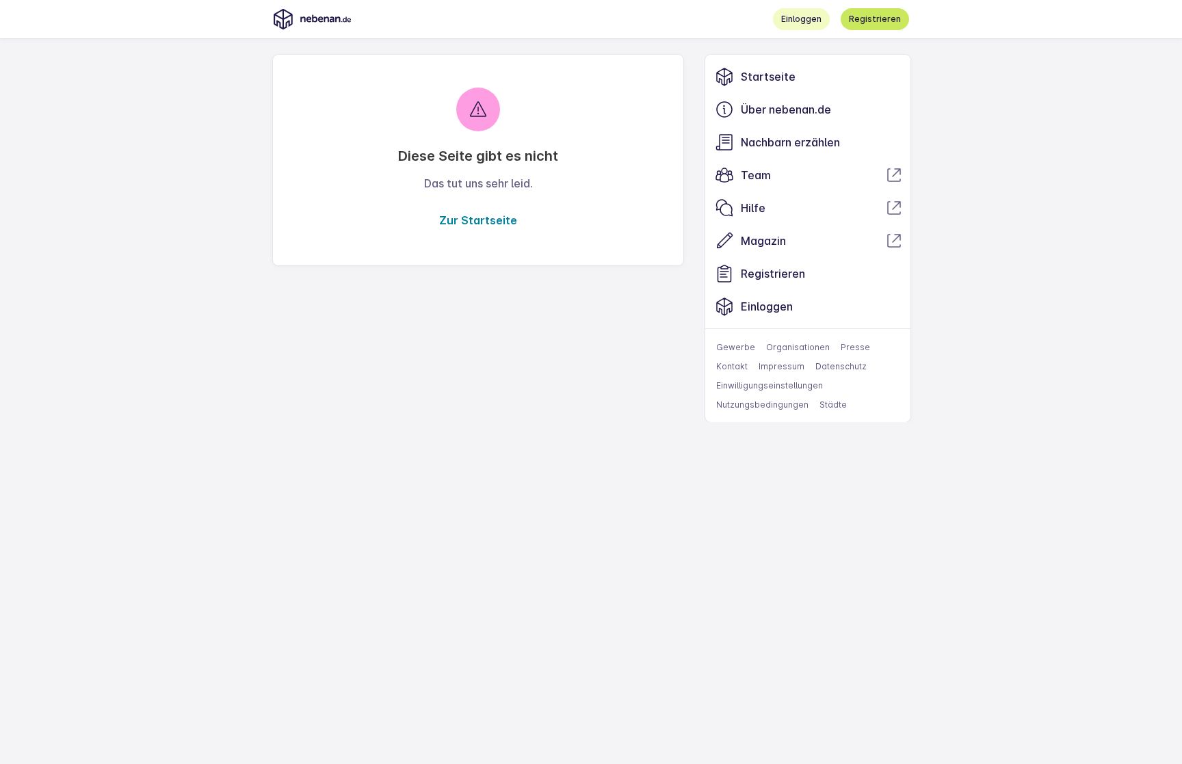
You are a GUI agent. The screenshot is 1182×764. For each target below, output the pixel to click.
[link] (807, 76)
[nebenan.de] (312, 19)
